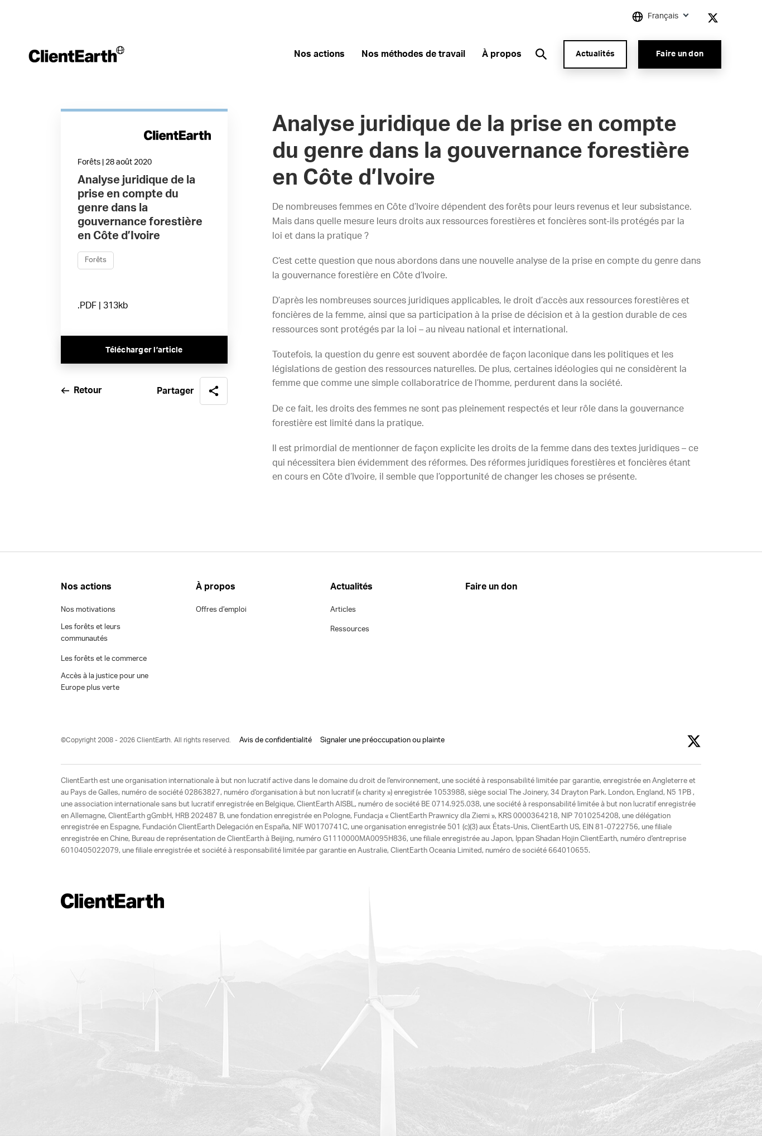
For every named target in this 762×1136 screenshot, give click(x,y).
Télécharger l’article (143, 350)
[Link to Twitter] (712, 17)
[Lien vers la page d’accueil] (75, 54)
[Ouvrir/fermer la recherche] (541, 54)
